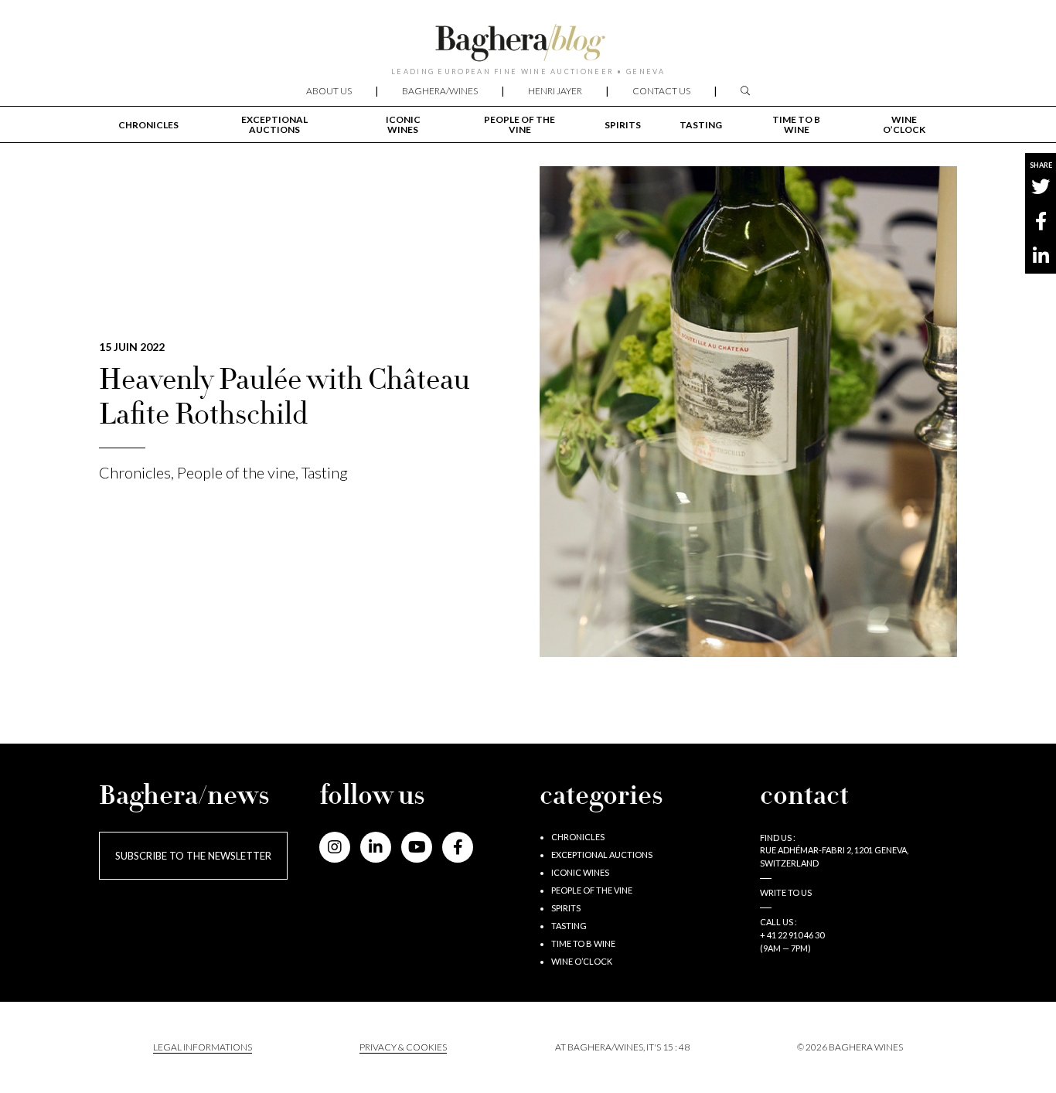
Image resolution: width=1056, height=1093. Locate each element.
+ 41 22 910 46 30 (792, 935)
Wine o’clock (904, 124)
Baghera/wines (440, 91)
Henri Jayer (555, 91)
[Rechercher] (745, 91)
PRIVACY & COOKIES (403, 1047)
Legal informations (202, 1047)
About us (329, 91)
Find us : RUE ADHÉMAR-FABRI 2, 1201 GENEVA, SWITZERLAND (834, 851)
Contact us (661, 91)
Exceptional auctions (274, 124)
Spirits (623, 125)
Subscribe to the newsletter (193, 856)
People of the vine (519, 124)
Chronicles (148, 125)
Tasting (701, 125)
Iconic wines (403, 124)
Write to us (786, 892)
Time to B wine (796, 124)
